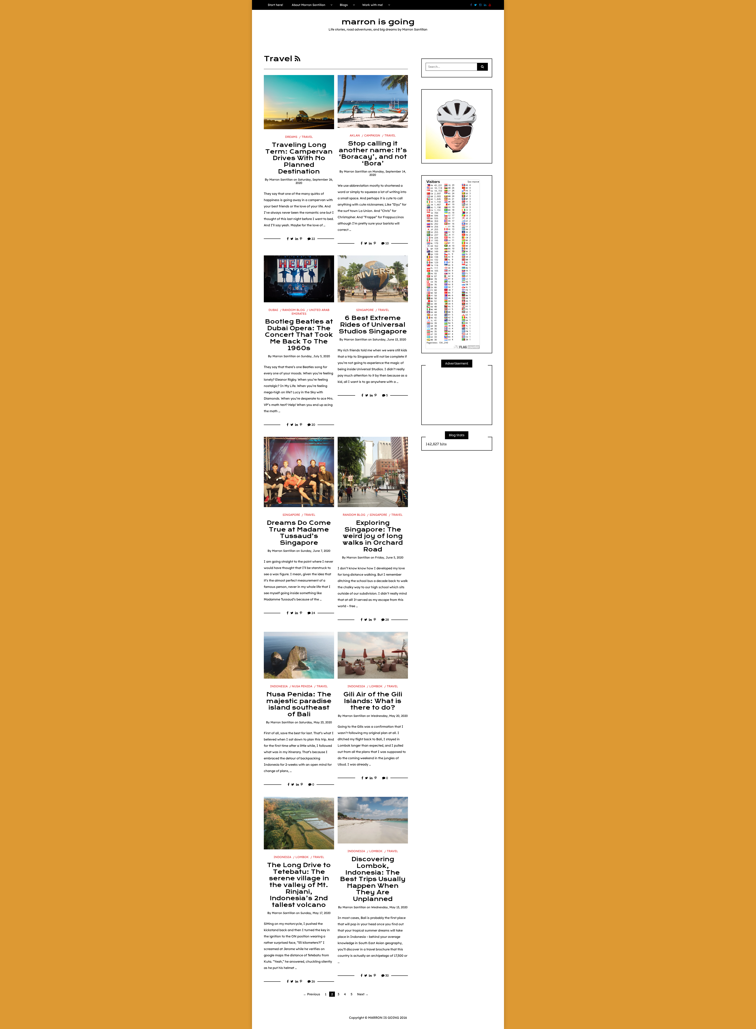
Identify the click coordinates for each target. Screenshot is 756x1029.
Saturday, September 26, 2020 (314, 181)
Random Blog (293, 310)
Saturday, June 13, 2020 (389, 339)
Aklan (355, 135)
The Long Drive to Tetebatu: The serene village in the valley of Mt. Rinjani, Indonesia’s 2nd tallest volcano (299, 885)
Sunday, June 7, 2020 (315, 551)
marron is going (378, 21)
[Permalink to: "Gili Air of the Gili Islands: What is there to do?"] (373, 655)
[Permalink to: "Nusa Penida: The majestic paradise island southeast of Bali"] (299, 655)
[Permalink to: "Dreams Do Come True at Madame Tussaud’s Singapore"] (299, 472)
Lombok (376, 686)
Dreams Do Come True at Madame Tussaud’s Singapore (299, 532)
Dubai (273, 310)
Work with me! (372, 5)
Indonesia (279, 686)
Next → (362, 994)
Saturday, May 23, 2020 (315, 722)
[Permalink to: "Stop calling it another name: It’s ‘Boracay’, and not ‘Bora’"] (373, 101)
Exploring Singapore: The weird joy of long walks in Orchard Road (373, 536)
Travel (307, 137)
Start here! (275, 5)
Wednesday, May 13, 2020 (389, 907)
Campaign (372, 135)
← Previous (311, 994)
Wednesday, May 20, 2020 (389, 716)
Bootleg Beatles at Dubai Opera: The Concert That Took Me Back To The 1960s (299, 335)
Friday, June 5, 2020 (389, 557)
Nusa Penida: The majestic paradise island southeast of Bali (299, 704)
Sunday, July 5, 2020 (315, 356)
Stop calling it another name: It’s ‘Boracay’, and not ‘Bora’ (373, 153)
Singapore (365, 310)
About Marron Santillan (308, 5)
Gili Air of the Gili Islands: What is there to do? (372, 701)
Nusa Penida (302, 686)
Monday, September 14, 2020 (387, 173)
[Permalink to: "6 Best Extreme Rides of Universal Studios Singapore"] (373, 279)
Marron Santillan (281, 179)
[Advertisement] (457, 396)
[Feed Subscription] (297, 58)
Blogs (344, 5)
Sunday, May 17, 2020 (315, 913)
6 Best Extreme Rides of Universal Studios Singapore (373, 325)
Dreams (291, 137)
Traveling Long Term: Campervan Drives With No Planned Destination (299, 158)
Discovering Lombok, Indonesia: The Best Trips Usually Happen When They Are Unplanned (373, 879)
